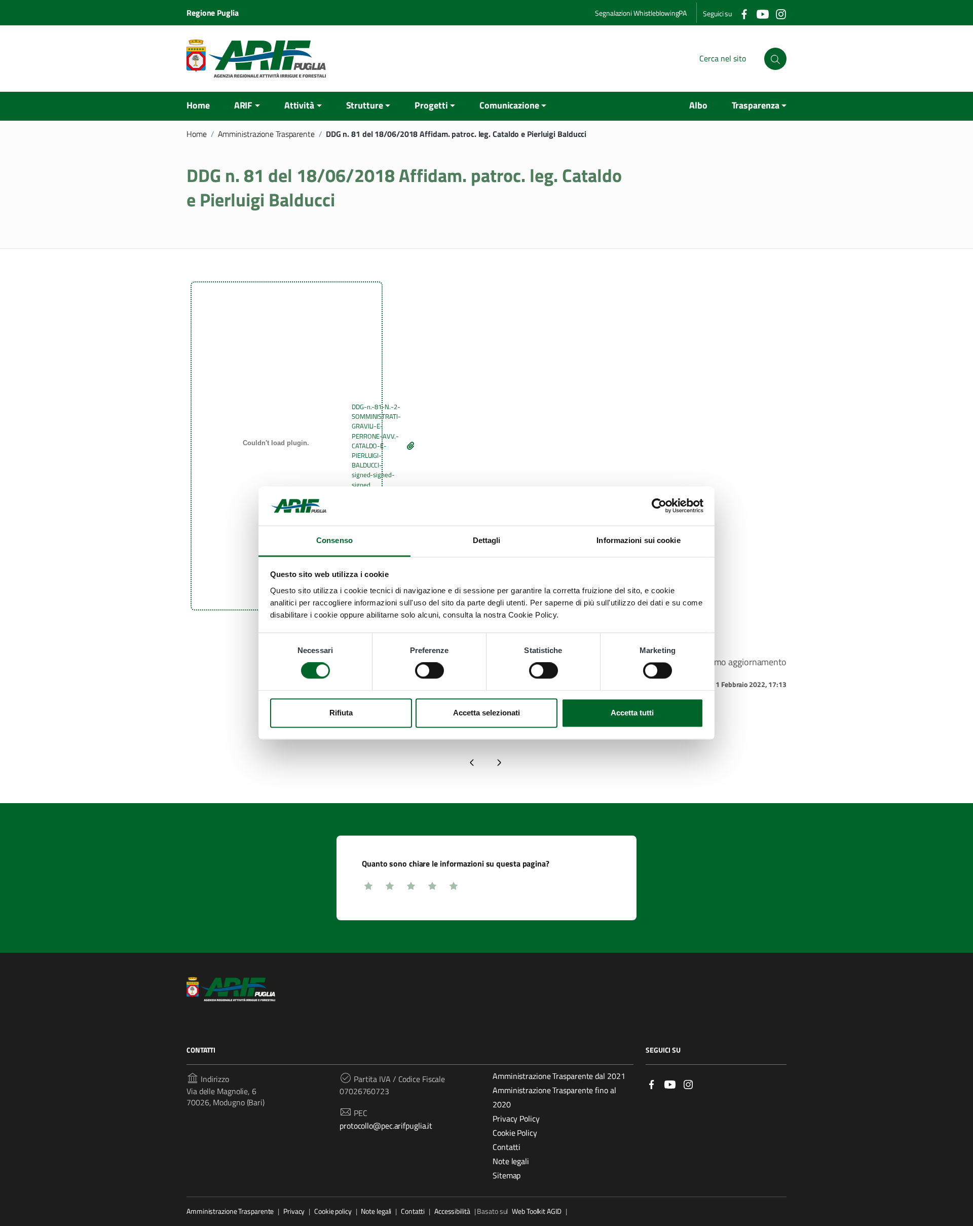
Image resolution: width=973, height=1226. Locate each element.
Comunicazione (509, 105)
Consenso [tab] (334, 540)
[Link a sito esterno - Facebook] (652, 1084)
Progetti (431, 105)
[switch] (429, 671)
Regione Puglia (212, 13)
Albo (698, 105)
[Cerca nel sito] (775, 59)
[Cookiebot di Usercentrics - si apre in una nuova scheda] (659, 506)
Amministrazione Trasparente (266, 134)
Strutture (364, 105)
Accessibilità (452, 1211)
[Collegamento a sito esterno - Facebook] (744, 13)
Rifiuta (341, 712)
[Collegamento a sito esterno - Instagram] (780, 13)
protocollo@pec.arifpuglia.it (386, 1125)
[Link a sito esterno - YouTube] (670, 1084)
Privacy (294, 1211)
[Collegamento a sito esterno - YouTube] (762, 13)
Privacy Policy (516, 1118)
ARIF (243, 105)
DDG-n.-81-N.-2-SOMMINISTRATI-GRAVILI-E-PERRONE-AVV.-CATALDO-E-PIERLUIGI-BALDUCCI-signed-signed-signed (376, 446)
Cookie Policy (515, 1133)
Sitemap (506, 1175)
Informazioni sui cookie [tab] (638, 540)
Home (198, 105)
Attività (299, 105)
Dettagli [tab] (487, 540)
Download (411, 446)
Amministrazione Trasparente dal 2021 (559, 1076)
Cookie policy (333, 1211)
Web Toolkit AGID (536, 1211)
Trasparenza (755, 105)
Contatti (506, 1147)
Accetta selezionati (486, 712)
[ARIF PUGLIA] (256, 59)
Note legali (511, 1161)
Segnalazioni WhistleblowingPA (641, 13)
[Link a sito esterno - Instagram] (688, 1084)
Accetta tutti (632, 712)
